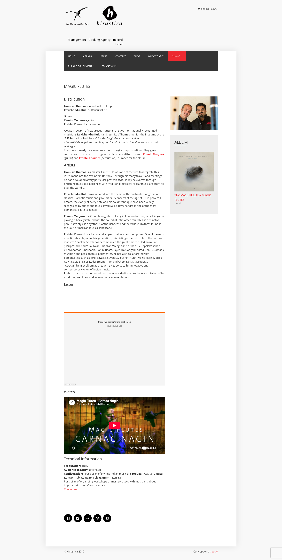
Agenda (87, 56)
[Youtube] (108, 518)
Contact (120, 56)
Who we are (155, 56)
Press (104, 56)
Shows (176, 56)
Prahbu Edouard (89, 158)
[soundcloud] (88, 518)
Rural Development (80, 66)
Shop (137, 56)
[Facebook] (69, 518)
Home (71, 56)
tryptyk (214, 551)
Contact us (70, 489)
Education (108, 66)
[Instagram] (79, 518)
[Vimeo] (98, 518)
